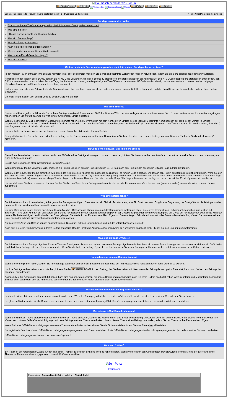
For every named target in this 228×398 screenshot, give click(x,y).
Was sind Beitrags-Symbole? (23, 42)
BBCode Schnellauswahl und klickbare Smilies (32, 34)
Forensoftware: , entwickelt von (58, 375)
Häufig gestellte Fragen (48, 14)
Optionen (201, 330)
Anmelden (206, 14)
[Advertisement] (114, 385)
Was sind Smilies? (17, 29)
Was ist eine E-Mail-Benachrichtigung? (28, 55)
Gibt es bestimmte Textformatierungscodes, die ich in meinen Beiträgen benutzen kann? (53, 25)
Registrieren (216, 14)
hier (151, 325)
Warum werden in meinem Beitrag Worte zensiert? (33, 51)
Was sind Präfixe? (17, 59)
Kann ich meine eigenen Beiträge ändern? (29, 46)
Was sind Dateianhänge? (20, 38)
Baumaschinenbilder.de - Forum (20, 14)
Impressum (114, 369)
